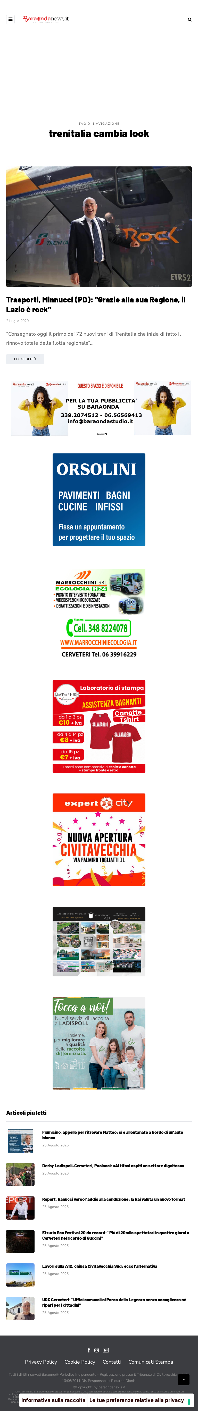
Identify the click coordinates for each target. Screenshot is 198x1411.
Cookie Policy (79, 1361)
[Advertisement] (99, 82)
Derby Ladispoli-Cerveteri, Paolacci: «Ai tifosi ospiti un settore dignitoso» (113, 1165)
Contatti (112, 1361)
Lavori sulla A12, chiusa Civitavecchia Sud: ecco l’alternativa (99, 1266)
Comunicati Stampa (150, 1361)
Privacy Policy (41, 1361)
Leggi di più (25, 359)
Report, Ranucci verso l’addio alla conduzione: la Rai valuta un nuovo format (113, 1199)
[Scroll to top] (183, 1379)
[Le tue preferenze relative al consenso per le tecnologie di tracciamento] (189, 1402)
